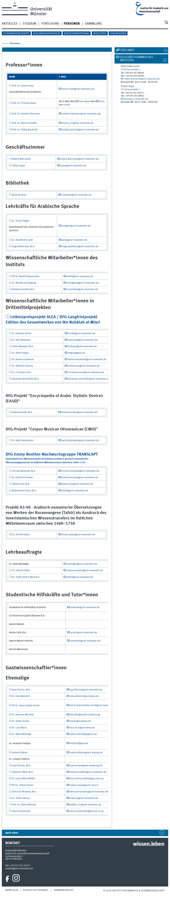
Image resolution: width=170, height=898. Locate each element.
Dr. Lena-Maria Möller (23, 778)
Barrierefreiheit (64, 890)
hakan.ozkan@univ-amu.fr (84, 785)
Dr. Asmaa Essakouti (23, 359)
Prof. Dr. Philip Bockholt (25, 129)
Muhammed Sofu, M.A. (24, 490)
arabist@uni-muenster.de (19, 868)
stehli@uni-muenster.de (80, 577)
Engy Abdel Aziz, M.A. (23, 246)
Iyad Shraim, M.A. (21, 765)
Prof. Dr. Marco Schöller (24, 123)
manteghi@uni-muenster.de (82, 564)
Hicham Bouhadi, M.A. (24, 471)
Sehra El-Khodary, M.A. (24, 791)
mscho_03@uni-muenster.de (77, 123)
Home (5, 43)
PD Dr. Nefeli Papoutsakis (25, 276)
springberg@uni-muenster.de (83, 283)
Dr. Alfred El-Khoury (22, 366)
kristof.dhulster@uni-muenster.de (79, 477)
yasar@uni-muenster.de (73, 165)
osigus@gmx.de (76, 353)
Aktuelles (10, 23)
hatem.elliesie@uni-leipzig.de (86, 752)
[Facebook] (7, 879)
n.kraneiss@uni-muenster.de (82, 289)
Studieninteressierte (16, 33)
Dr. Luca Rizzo (19, 727)
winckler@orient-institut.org (85, 714)
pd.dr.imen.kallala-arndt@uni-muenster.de (93, 705)
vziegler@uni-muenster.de (76, 226)
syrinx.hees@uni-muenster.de (78, 89)
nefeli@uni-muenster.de (80, 276)
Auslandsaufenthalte (46, 33)
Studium (29, 23)
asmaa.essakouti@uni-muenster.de (87, 359)
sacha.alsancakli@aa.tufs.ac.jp (87, 811)
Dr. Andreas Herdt (21, 333)
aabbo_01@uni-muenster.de (85, 804)
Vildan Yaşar (18, 165)
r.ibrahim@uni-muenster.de (76, 195)
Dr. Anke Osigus (20, 353)
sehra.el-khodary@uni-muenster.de (89, 791)
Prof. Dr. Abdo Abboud (24, 804)
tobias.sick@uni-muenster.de (77, 484)
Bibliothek (99, 33)
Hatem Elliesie (19, 752)
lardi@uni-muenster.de (74, 240)
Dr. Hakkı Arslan (20, 721)
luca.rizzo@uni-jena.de (82, 727)
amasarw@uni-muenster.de (83, 340)
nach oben (11, 832)
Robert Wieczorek (21, 159)
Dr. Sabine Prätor (21, 570)
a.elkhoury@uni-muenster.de (83, 366)
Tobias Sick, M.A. (21, 484)
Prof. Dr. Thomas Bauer (24, 103)
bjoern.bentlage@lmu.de (83, 734)
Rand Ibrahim (19, 195)
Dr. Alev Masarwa (21, 340)
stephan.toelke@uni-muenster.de (88, 772)
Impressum (11, 890)
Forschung (50, 23)
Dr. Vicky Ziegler (20, 221)
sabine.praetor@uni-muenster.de (85, 570)
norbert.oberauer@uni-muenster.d (80, 113)
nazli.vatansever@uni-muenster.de (80, 440)
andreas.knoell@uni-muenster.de (79, 412)
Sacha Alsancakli (21, 811)
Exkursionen (118, 33)
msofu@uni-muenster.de (74, 490)
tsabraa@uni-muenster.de (84, 798)
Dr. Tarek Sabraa (21, 798)
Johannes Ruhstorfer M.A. (25, 379)
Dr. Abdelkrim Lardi (22, 240)
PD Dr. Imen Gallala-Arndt (25, 705)
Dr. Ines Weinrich (21, 696)
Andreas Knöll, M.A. (22, 412)
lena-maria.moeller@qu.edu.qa (87, 778)
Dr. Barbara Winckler (23, 714)
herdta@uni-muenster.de (81, 333)
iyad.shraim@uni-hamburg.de (86, 765)
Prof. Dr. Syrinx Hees (23, 85)
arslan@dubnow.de (80, 721)
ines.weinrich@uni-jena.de (84, 696)
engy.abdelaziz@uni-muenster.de (80, 246)
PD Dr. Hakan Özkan (22, 785)
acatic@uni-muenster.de (83, 632)
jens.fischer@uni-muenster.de (86, 689)
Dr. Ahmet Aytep (21, 534)
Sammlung (93, 23)
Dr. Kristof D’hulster (22, 477)
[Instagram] (16, 879)
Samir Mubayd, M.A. (23, 346)
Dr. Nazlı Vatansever (23, 440)
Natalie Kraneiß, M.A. (23, 289)
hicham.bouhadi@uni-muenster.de (80, 471)
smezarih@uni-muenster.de (85, 641)
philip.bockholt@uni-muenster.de (80, 129)
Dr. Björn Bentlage (21, 734)
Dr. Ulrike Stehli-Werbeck (25, 577)
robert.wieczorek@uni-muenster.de (79, 159)
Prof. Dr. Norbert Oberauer (26, 113)
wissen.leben (148, 844)
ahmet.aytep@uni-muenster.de (78, 534)
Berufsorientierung (76, 33)
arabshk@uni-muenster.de (84, 607)
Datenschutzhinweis (35, 890)
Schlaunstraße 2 (132, 69)
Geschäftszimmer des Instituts (136, 59)
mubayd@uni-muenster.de (82, 346)
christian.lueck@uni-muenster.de (86, 372)
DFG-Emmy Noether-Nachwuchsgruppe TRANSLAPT (52, 454)
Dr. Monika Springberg (24, 283)
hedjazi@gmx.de (79, 743)
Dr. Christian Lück (21, 372)
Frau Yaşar (84, 101)
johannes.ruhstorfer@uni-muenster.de (88, 379)
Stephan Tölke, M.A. (22, 772)
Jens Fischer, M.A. (21, 689)
